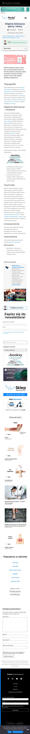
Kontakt (15, 683)
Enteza (6, 437)
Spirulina (15, 562)
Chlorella (15, 566)
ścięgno (12, 133)
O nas (15, 686)
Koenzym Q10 (15, 581)
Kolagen (15, 574)
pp (21, 166)
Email (3, 701)
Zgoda (9, 731)
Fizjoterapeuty (15, 674)
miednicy (22, 95)
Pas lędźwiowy (9, 480)
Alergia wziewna (9, 547)
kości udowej (8, 121)
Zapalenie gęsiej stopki (11, 459)
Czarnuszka (15, 577)
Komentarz (6, 616)
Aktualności (15, 417)
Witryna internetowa (8, 645)
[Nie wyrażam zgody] (28, 729)
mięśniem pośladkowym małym (13, 216)
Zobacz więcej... (16, 284)
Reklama (15, 689)
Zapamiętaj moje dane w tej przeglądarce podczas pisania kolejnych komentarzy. (14, 653)
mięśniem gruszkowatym (11, 214)
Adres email (6, 639)
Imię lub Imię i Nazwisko (8, 697)
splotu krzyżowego (14, 242)
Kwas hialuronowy (15, 570)
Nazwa (5, 634)
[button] (25, 18)
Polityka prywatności (17, 731)
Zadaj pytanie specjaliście (15, 692)
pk (19, 174)
